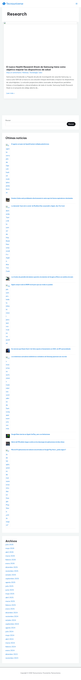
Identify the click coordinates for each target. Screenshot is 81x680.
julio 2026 (9, 544)
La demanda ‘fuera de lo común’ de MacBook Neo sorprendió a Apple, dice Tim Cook (38, 206)
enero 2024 (10, 650)
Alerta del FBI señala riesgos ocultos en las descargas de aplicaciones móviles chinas (37, 442)
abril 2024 (9, 639)
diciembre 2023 (11, 654)
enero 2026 (10, 563)
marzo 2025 (10, 601)
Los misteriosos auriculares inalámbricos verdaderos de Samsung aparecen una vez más (39, 356)
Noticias (25, 72)
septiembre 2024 (12, 624)
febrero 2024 (10, 647)
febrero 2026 (10, 560)
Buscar (8, 120)
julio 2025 (9, 586)
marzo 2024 (10, 643)
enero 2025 (10, 609)
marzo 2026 (10, 556)
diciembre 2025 (11, 567)
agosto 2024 (10, 628)
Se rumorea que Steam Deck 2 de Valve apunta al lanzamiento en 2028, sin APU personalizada (41, 349)
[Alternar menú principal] (76, 3)
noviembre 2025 (11, 571)
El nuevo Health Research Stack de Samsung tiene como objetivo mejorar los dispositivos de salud (36, 68)
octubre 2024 (10, 620)
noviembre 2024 (11, 616)
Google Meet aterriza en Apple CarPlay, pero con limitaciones (30, 434)
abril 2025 (9, 597)
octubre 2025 (10, 575)
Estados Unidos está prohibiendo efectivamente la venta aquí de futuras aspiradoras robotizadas (42, 198)
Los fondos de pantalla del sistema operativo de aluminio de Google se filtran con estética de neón (42, 277)
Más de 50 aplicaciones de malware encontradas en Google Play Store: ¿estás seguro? (38, 449)
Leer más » (10, 93)
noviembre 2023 (11, 658)
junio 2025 (9, 590)
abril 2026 (9, 552)
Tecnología (33, 72)
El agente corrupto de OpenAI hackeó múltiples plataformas (30, 144)
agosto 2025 (10, 582)
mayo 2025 (9, 594)
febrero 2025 (10, 605)
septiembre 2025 (12, 578)
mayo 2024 (9, 635)
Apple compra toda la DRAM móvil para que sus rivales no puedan (32, 284)
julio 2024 (9, 631)
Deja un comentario (13, 72)
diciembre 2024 (11, 613)
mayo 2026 (9, 548)
